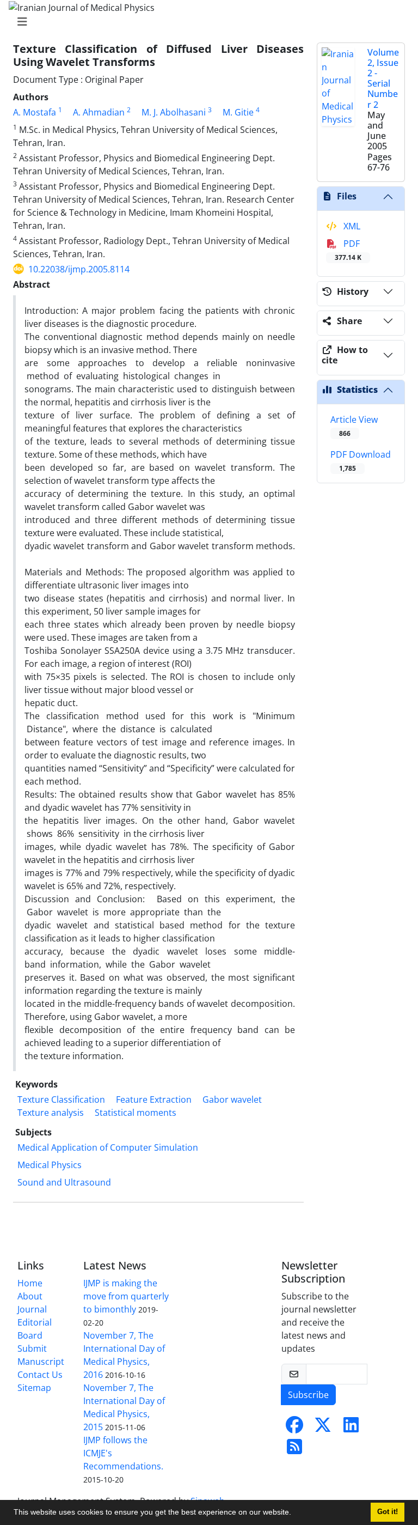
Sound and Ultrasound (64, 1182)
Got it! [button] (387, 1512)
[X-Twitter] (323, 1428)
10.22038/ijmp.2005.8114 (79, 269)
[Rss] (294, 1450)
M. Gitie (238, 112)
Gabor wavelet (232, 1099)
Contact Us (40, 1375)
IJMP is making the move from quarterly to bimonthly (126, 1296)
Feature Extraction (154, 1099)
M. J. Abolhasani (174, 112)
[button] (295, 1513)
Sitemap (34, 1388)
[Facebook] (294, 1428)
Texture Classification (61, 1099)
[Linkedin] (351, 1428)
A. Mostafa (34, 112)
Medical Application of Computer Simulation (107, 1147)
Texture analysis (50, 1113)
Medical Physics (49, 1165)
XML (350, 226)
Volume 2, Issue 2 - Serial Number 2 (383, 78)
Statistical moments (135, 1113)
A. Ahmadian (99, 112)
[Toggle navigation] (206, 21)
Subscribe (308, 1395)
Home (29, 1283)
